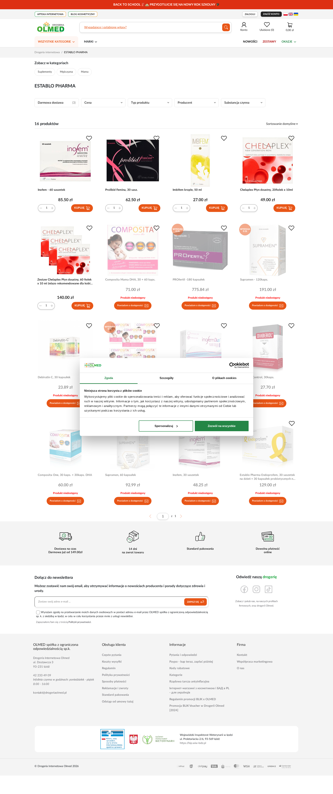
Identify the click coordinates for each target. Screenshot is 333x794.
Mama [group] (84, 72)
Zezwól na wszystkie (221, 426)
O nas (240, 668)
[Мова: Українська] (296, 14)
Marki (88, 41)
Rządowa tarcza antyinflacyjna (189, 681)
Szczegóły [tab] (167, 378)
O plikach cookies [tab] (224, 378)
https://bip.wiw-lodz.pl (193, 743)
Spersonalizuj (164, 426)
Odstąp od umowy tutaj (117, 701)
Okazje (287, 41)
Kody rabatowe (179, 668)
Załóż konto (271, 14)
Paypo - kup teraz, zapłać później (191, 661)
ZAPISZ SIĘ (193, 602)
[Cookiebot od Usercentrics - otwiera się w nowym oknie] (232, 365)
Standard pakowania (115, 694)
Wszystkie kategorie (54, 41)
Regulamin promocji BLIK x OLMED (192, 699)
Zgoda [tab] (108, 378)
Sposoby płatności (114, 681)
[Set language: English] (290, 14)
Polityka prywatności (116, 675)
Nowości (250, 41)
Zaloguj (250, 14)
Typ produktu (140, 102)
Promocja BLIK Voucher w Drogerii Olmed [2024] (196, 708)
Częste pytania (111, 655)
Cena (88, 102)
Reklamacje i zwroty (115, 688)
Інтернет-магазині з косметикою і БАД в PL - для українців (199, 690)
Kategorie (175, 675)
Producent (185, 102)
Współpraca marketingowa (254, 661)
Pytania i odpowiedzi (183, 655)
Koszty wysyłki (112, 661)
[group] (166, 4)
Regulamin (108, 668)
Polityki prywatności (79, 622)
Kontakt (242, 655)
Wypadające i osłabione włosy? (105, 27)
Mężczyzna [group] (66, 72)
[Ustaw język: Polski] (285, 14)
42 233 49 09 (42, 675)
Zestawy (269, 41)
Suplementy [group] (45, 72)
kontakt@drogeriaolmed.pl (50, 692)
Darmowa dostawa (57, 102)
